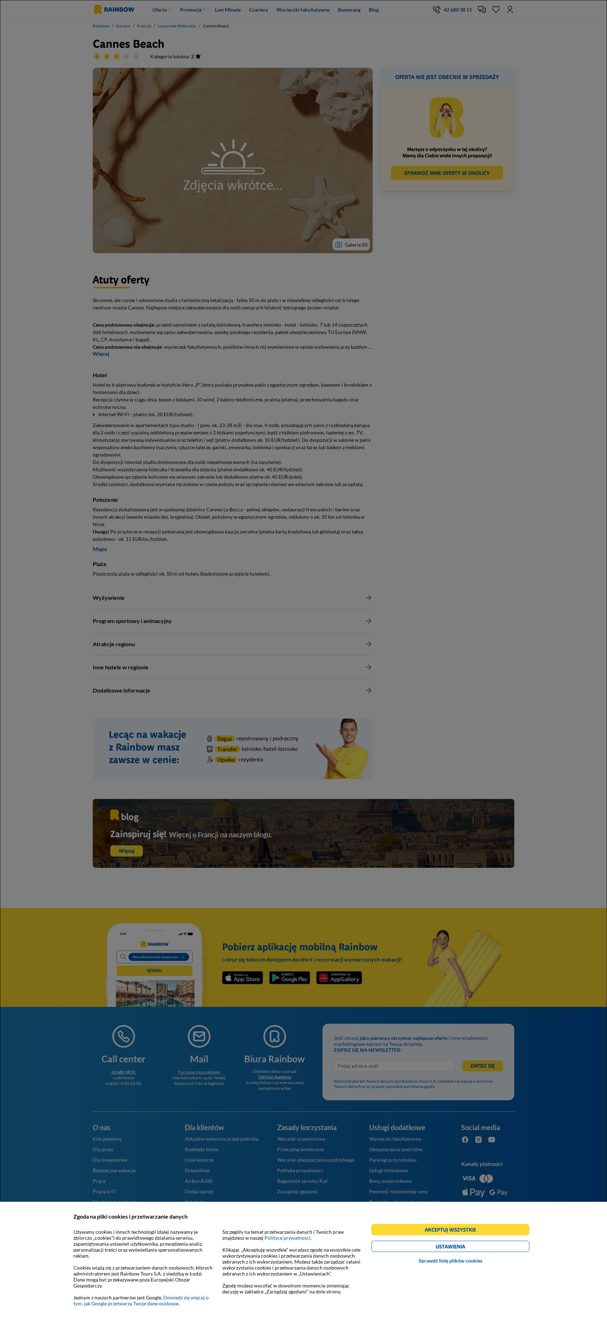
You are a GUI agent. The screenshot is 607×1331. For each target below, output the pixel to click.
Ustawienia (462, 1247)
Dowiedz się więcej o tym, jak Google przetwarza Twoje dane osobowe (141, 1300)
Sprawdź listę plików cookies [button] (450, 1261)
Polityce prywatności (288, 1238)
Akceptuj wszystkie (453, 1230)
